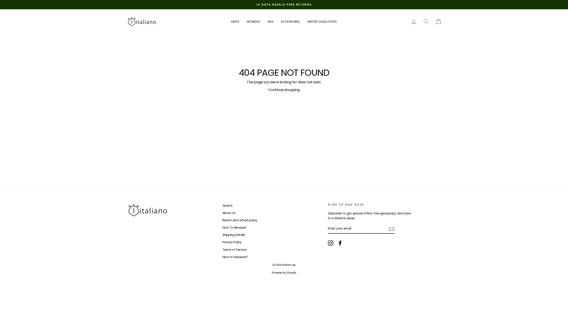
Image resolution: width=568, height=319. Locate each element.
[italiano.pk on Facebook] (340, 243)
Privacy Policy (232, 242)
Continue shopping (284, 89)
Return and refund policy (240, 220)
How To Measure (234, 228)
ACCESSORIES (290, 21)
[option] (284, 4)
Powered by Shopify (284, 272)
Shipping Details (234, 235)
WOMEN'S (253, 21)
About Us (229, 213)
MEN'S (235, 21)
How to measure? (235, 257)
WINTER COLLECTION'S (322, 21)
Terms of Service (235, 250)
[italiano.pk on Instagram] (330, 243)
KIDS (271, 21)
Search (228, 206)
